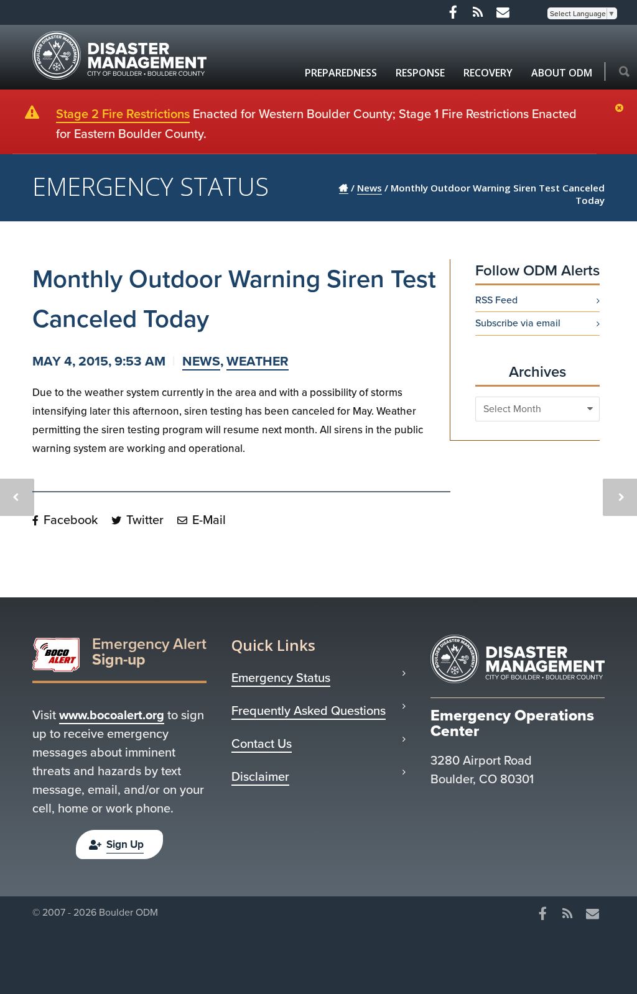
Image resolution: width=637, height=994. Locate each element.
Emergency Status (280, 677)
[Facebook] (452, 12)
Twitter (143, 519)
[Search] (624, 72)
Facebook (69, 519)
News (201, 360)
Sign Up (125, 844)
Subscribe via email (517, 323)
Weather (257, 360)
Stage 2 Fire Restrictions (123, 113)
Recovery (488, 73)
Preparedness (341, 73)
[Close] (622, 109)
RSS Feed (496, 300)
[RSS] (477, 12)
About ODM (561, 73)
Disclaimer (260, 776)
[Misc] (502, 12)
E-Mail (207, 519)
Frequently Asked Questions (308, 710)
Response (420, 73)
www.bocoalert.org (111, 715)
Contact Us (261, 743)
